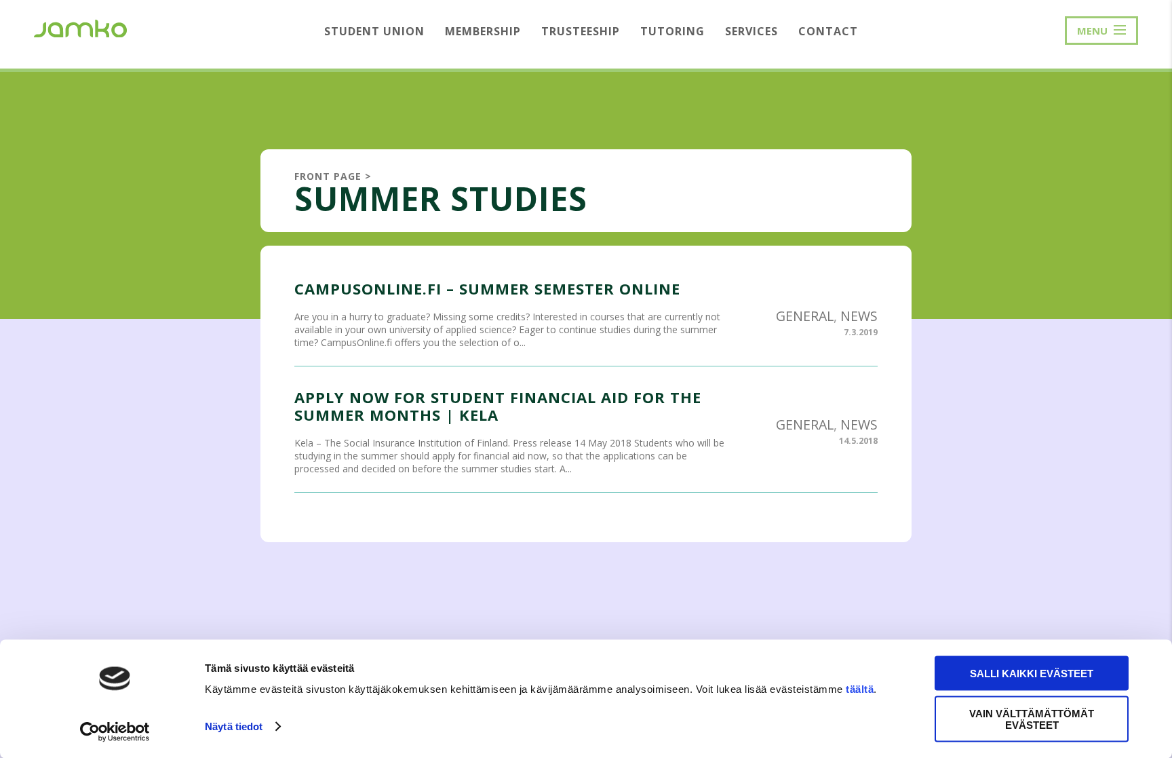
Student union (374, 31)
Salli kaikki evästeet (1031, 673)
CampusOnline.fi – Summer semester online (487, 288)
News (859, 316)
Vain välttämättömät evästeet (1031, 718)
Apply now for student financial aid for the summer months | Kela (497, 406)
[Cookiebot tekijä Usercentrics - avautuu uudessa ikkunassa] (115, 731)
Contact (828, 31)
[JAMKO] (80, 27)
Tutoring (672, 31)
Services (751, 31)
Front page (328, 176)
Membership (483, 31)
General (805, 316)
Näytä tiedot (233, 726)
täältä (860, 689)
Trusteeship (580, 31)
